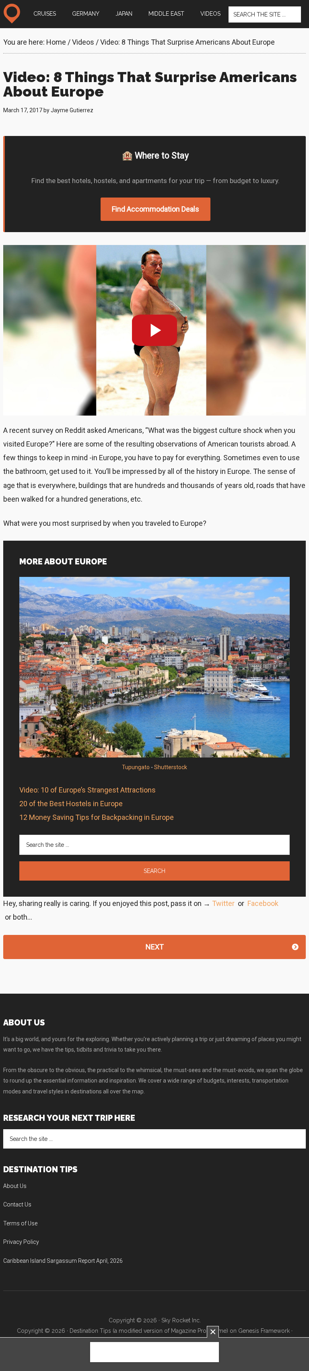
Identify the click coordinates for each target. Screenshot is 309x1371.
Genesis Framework (264, 1331)
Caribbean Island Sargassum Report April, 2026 (63, 1261)
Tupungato (136, 767)
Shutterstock (170, 767)
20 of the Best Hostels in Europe (71, 803)
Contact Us (17, 1204)
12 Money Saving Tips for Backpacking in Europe (96, 817)
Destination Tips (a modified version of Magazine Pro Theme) (149, 1331)
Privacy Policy (21, 1242)
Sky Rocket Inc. (181, 1320)
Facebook (262, 903)
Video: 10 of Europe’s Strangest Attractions (87, 790)
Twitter (223, 903)
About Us (15, 1186)
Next (155, 947)
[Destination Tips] (11, 14)
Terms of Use (20, 1223)
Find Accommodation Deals (155, 209)
